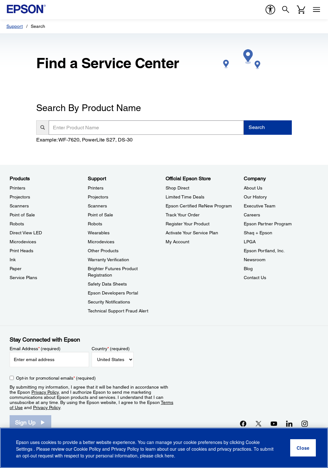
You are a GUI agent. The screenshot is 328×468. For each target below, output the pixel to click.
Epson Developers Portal (113, 292)
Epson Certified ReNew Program (199, 205)
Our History (255, 196)
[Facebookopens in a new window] (243, 423)
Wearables (99, 232)
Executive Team (259, 205)
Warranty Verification (108, 259)
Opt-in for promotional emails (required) (56, 378)
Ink (13, 259)
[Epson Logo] (26, 9)
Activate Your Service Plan (192, 232)
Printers (17, 187)
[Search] (286, 9)
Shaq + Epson (258, 232)
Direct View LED (26, 232)
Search (257, 127)
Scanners (19, 205)
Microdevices (23, 241)
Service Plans (23, 277)
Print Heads (21, 250)
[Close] (303, 447)
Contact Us (255, 277)
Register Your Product (187, 223)
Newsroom (255, 259)
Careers (252, 214)
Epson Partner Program (268, 223)
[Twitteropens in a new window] (258, 423)
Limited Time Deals (185, 196)
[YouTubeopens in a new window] (274, 423)
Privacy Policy (45, 392)
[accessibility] (270, 9)
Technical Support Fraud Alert (118, 310)
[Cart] (301, 9)
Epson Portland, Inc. (264, 250)
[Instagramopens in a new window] (304, 423)
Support (14, 26)
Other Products (103, 250)
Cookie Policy (87, 449)
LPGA (250, 241)
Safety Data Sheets (107, 283)
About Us (253, 187)
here (169, 455)
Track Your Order (183, 214)
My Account (177, 241)
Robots (17, 223)
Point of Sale (22, 214)
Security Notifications (109, 301)
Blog (248, 268)
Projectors (20, 196)
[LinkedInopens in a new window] (289, 423)
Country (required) (111, 348)
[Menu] (316, 9)
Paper (15, 268)
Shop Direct (177, 187)
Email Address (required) (35, 348)
